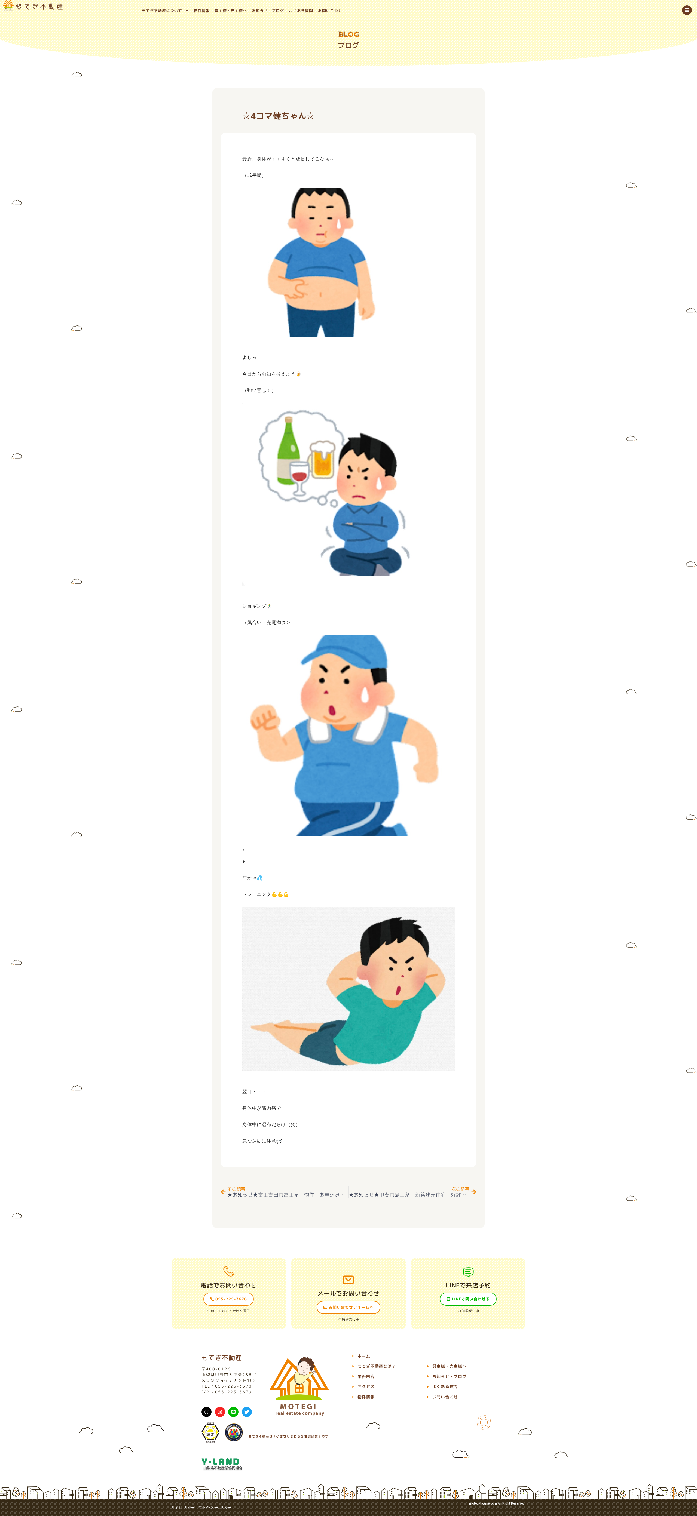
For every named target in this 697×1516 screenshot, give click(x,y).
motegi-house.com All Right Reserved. (497, 1503)
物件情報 (202, 10)
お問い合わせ (330, 10)
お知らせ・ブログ (268, 10)
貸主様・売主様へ (231, 10)
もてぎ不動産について (162, 10)
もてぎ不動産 (221, 1357)
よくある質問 (301, 10)
